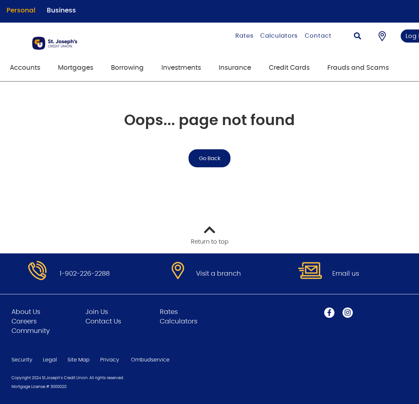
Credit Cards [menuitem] (289, 67)
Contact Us (103, 321)
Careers (24, 321)
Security (21, 359)
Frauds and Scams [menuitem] (358, 67)
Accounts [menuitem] (25, 67)
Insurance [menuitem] (235, 67)
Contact (318, 36)
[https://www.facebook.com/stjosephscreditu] (329, 313)
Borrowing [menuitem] (127, 67)
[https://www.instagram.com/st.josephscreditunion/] (347, 313)
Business (61, 10)
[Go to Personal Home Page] (87, 43)
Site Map (78, 359)
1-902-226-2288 (85, 273)
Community (30, 331)
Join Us (96, 312)
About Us (25, 312)
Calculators (279, 36)
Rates (244, 36)
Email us (345, 273)
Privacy (109, 359)
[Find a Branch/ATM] (382, 36)
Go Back (209, 158)
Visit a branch (218, 273)
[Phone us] (37, 271)
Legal (50, 359)
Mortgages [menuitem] (75, 67)
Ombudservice (151, 359)
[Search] (357, 37)
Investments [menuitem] (181, 67)
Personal (21, 10)
